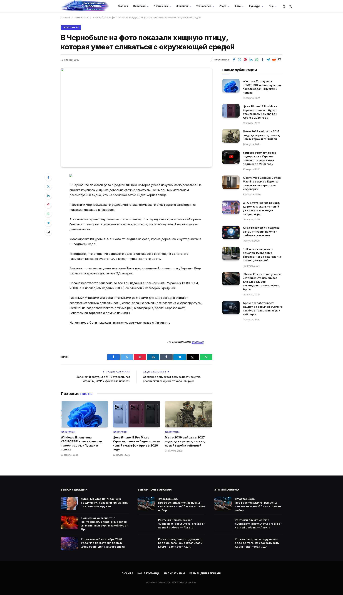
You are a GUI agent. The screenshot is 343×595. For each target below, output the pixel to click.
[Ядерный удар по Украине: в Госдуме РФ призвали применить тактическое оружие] (69, 503)
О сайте (127, 573)
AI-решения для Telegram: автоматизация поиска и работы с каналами (261, 231)
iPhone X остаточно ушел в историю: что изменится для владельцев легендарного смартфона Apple (262, 281)
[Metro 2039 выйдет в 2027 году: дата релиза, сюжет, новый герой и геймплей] (188, 414)
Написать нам (174, 573)
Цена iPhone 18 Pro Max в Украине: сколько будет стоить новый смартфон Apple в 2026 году (136, 443)
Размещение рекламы (205, 573)
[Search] (290, 6)
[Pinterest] (48, 204)
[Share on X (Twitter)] (239, 60)
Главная (123, 6)
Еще (271, 6)
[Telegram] (48, 222)
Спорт (223, 6)
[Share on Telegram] (268, 60)
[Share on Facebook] (234, 60)
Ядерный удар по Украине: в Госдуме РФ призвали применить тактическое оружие (104, 502)
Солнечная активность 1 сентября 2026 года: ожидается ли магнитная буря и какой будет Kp (104, 523)
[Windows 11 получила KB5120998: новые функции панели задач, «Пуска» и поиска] (84, 414)
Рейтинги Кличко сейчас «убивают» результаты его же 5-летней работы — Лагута (181, 523)
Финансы (182, 6)
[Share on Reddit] (274, 60)
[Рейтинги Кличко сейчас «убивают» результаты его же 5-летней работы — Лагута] (146, 524)
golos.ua (197, 341)
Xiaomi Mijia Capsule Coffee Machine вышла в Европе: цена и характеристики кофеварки (262, 183)
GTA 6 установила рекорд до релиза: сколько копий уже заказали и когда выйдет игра (261, 208)
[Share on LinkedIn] (251, 60)
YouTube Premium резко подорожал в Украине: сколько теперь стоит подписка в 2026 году (259, 158)
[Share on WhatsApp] (256, 60)
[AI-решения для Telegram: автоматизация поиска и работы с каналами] (231, 232)
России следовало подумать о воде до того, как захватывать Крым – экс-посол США (180, 542)
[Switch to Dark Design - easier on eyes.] (284, 6)
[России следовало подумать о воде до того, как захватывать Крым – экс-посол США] (146, 543)
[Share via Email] (279, 60)
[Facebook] (48, 177)
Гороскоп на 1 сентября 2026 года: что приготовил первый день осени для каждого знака (103, 542)
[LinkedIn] (48, 195)
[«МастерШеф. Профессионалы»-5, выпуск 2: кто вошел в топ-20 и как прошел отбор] (146, 503)
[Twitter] (48, 186)
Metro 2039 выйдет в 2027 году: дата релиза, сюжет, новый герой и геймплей (185, 441)
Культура (254, 6)
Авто (238, 6)
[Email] (48, 232)
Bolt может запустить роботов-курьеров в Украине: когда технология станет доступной (262, 254)
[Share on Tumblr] (262, 60)
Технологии (203, 6)
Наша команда (148, 573)
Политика (139, 6)
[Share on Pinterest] (245, 60)
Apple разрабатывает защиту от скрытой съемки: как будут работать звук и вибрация (262, 308)
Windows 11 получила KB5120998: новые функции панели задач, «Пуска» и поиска (81, 443)
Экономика (161, 6)
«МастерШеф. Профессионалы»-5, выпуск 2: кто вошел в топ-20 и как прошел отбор (181, 504)
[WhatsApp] (48, 213)
